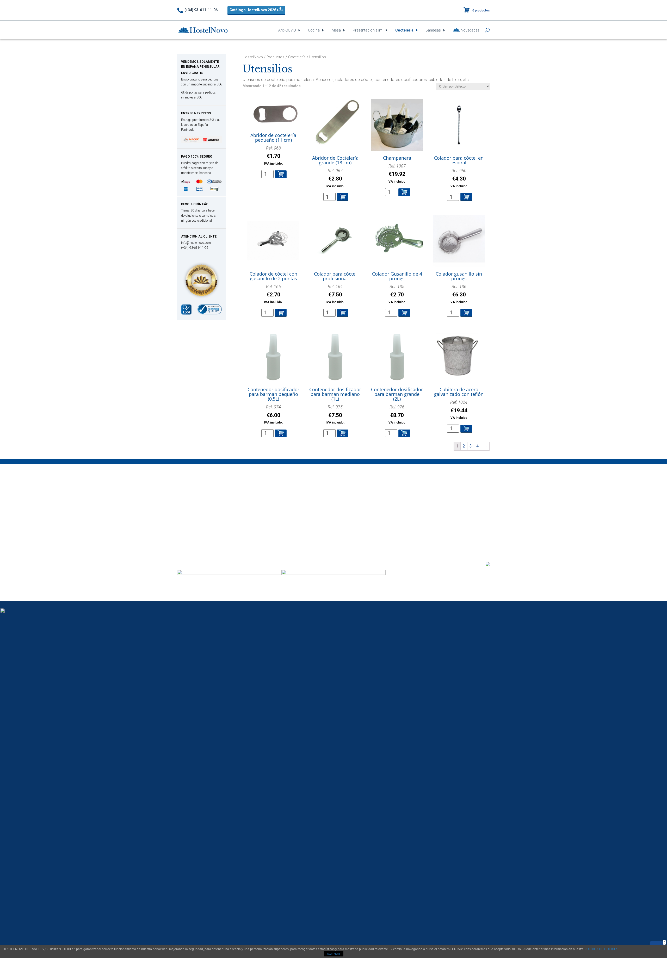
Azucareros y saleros (199, 524)
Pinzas (186, 511)
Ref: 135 (396, 294)
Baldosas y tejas (277, 493)
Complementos (194, 530)
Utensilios (271, 536)
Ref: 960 (458, 178)
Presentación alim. (368, 30)
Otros (267, 505)
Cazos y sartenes (195, 499)
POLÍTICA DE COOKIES (601, 949)
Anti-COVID (287, 30)
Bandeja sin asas (359, 499)
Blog (483, 534)
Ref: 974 (273, 414)
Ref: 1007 (396, 173)
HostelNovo (253, 57)
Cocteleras (272, 524)
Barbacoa (189, 493)
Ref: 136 (458, 294)
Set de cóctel (274, 530)
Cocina (314, 30)
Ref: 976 (396, 414)
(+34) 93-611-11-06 (201, 10)
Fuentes (351, 505)
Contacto (467, 534)
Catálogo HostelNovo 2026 (253, 10)
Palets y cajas (275, 499)
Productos (276, 57)
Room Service (357, 511)
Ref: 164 (335, 294)
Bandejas (433, 30)
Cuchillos (188, 505)
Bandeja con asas (360, 493)
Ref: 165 (273, 294)
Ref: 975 (335, 414)
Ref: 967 (335, 178)
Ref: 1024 (458, 410)
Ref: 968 (273, 155)
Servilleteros (191, 536)
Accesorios (272, 518)
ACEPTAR (333, 953)
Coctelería (404, 30)
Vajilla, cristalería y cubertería (206, 543)
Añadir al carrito (281, 174)
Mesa (336, 30)
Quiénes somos (441, 534)
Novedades (469, 30)
